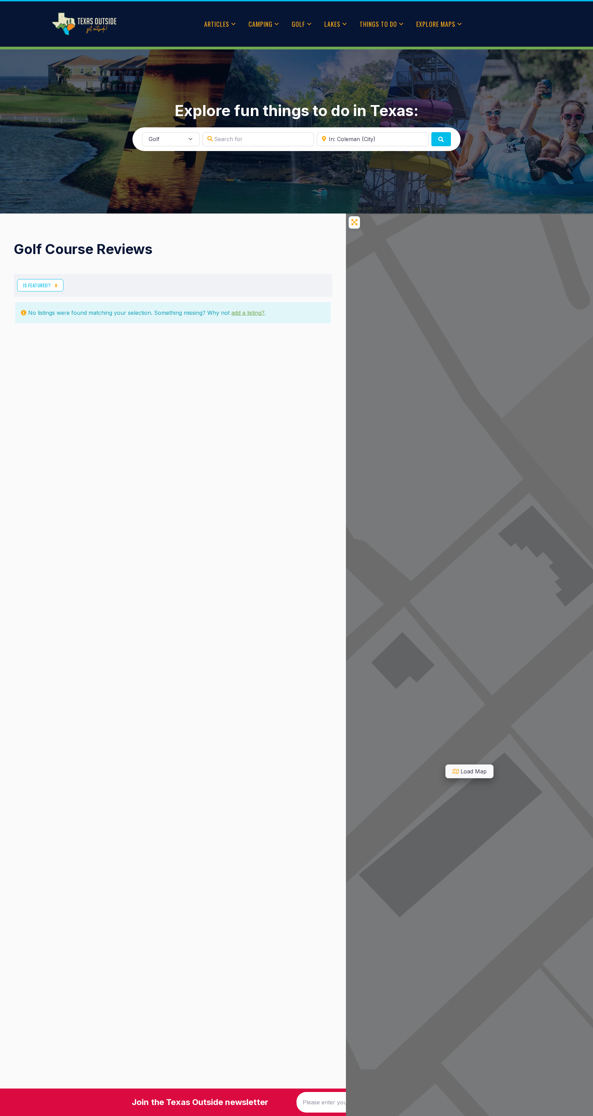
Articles (216, 24)
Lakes (332, 24)
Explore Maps (435, 24)
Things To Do (378, 24)
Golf (298, 24)
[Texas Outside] (84, 24)
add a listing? (248, 312)
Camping (260, 24)
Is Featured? (37, 285)
